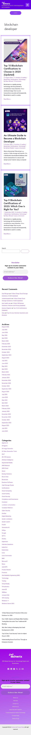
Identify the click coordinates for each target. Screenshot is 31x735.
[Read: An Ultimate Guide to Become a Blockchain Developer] (15, 120)
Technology (22, 79)
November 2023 (6, 417)
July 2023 (4, 428)
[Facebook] (8, 669)
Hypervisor (5, 541)
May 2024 (4, 400)
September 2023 (6, 422)
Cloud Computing (7, 491)
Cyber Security (6, 510)
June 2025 (5, 363)
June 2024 (5, 397)
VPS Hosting (5, 598)
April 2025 (4, 369)
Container (4, 502)
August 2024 (5, 391)
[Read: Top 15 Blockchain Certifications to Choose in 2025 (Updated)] (15, 50)
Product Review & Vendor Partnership (15, 712)
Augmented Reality (7, 462)
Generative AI (5, 527)
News (3, 564)
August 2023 (5, 425)
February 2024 (6, 408)
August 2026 (5, 327)
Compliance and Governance (10, 499)
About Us (15, 697)
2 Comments (17, 81)
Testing (4, 581)
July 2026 (4, 329)
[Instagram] (14, 669)
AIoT (3, 454)
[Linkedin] (11, 669)
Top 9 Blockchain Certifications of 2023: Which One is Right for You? (14, 205)
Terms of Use (15, 718)
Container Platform (7, 508)
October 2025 (6, 352)
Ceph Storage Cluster (8, 485)
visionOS (4, 589)
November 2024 (6, 383)
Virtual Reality (5, 584)
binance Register (6, 308)
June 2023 (5, 431)
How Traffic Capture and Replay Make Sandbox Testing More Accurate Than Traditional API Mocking (15, 621)
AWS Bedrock (6, 465)
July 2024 (4, 394)
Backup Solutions (7, 474)
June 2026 (5, 332)
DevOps (4, 513)
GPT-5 (3, 536)
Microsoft (4, 561)
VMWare (4, 592)
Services (15, 700)
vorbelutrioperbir (6, 298)
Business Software (7, 482)
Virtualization (5, 586)
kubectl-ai (4, 547)
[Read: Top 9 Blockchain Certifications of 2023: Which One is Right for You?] (15, 185)
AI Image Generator (7, 448)
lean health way (6, 303)
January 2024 (5, 411)
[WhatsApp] (20, 669)
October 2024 (6, 386)
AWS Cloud (5, 468)
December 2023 (6, 414)
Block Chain (5, 477)
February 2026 (6, 343)
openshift (4, 567)
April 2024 (4, 403)
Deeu (3, 313)
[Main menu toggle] (27, 5)
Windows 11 (5, 600)
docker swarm (6, 522)
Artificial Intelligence (7, 460)
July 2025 (4, 360)
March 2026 (5, 341)
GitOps (4, 530)
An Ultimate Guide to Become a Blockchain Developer (15, 138)
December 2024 (6, 380)
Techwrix (14, 727)
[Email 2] (23, 669)
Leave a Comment (20, 148)
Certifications (14, 79)
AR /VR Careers (6, 457)
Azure (3, 471)
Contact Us (15, 703)
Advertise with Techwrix (15, 709)
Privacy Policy (15, 715)
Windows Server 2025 (8, 603)
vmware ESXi (5, 595)
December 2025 (6, 346)
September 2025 (6, 355)
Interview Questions (7, 544)
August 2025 (5, 358)
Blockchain (7, 79)
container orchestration (8, 505)
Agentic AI (5, 443)
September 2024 (6, 389)
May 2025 (4, 366)
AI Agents (4, 446)
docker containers (7, 519)
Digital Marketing (6, 516)
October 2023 (6, 420)
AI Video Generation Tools (9, 451)
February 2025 (6, 374)
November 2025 (6, 349)
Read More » (7, 99)
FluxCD (4, 524)
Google (4, 533)
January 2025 (5, 377)
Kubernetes (5, 550)
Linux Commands (7, 555)
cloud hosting (6, 493)
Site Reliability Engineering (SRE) (11, 575)
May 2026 (4, 335)
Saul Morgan (5, 293)
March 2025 (5, 372)
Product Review (6, 569)
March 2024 (5, 406)
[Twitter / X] (17, 669)
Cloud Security (6, 496)
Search (4, 248)
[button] (15, 13)
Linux (3, 553)
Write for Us (15, 706)
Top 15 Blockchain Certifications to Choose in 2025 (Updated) (13, 70)
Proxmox (4, 572)
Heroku (4, 538)
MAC (3, 558)
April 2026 (4, 338)
